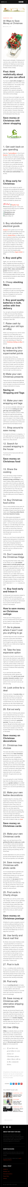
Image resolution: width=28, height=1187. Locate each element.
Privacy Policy (6, 1176)
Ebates (5, 155)
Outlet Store (11, 235)
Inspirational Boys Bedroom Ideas (17, 1095)
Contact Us (5, 1169)
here (21, 819)
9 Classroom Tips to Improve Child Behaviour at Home (18, 1110)
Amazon (5, 229)
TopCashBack (12, 153)
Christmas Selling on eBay (14, 342)
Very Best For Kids (12, 1184)
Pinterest (21, 1084)
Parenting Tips (7, 18)
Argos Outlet (19, 252)
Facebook (13, 1084)
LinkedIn (19, 1084)
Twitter (11, 1084)
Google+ (16, 1084)
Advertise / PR (6, 1171)
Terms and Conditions (7, 1173)
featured (16, 1099)
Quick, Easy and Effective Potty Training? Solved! (17, 1102)
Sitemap (5, 1178)
